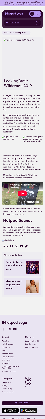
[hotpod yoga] (14, 13)
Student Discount (9, 371)
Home (6, 33)
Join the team (30, 344)
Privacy (4, 386)
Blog (12, 33)
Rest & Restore (8, 357)
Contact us (6, 347)
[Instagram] (9, 329)
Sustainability (7, 389)
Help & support (8, 344)
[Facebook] (4, 329)
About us (5, 341)
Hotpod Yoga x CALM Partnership (10, 367)
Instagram (19, 214)
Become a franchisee (33, 341)
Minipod (5, 363)
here (38, 4)
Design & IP (6, 382)
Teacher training (31, 347)
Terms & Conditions (9, 392)
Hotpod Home (7, 354)
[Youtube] (15, 329)
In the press (6, 360)
